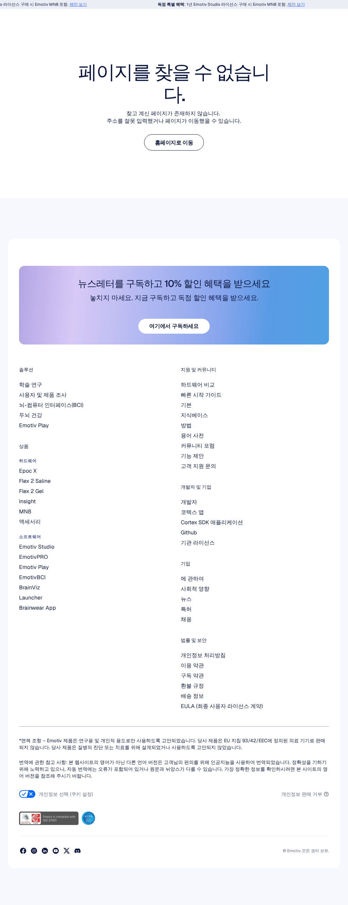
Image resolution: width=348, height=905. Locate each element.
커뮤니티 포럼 (198, 445)
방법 (186, 425)
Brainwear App (37, 607)
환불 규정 (192, 685)
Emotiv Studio (36, 546)
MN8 (25, 511)
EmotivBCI (32, 577)
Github (189, 532)
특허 (186, 609)
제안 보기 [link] (73, 4)
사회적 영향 (195, 588)
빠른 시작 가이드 (201, 394)
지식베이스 (194, 415)
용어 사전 (192, 435)
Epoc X (28, 470)
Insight (27, 501)
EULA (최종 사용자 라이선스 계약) (222, 706)
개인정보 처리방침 (203, 655)
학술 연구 (30, 384)
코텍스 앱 (192, 512)
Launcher (30, 597)
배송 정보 (192, 696)
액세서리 (30, 521)
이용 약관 (192, 665)
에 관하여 (192, 578)
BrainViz (29, 587)
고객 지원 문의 (198, 466)
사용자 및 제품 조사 (43, 394)
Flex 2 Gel (31, 491)
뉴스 (186, 599)
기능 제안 (192, 455)
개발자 (189, 502)
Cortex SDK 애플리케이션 (212, 522)
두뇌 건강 (30, 415)
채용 (186, 619)
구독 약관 (192, 675)
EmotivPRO (33, 556)
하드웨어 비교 (198, 384)
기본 (186, 405)
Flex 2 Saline (35, 481)
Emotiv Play (34, 425)
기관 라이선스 (198, 542)
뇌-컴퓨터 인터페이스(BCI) (51, 405)
